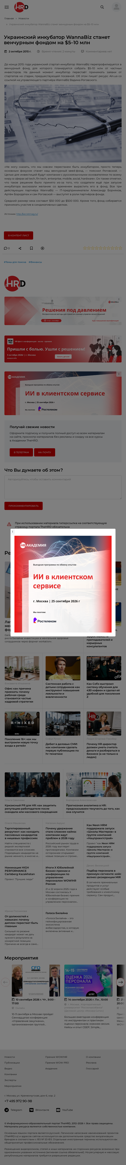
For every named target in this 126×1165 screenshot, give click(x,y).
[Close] (112, 530)
